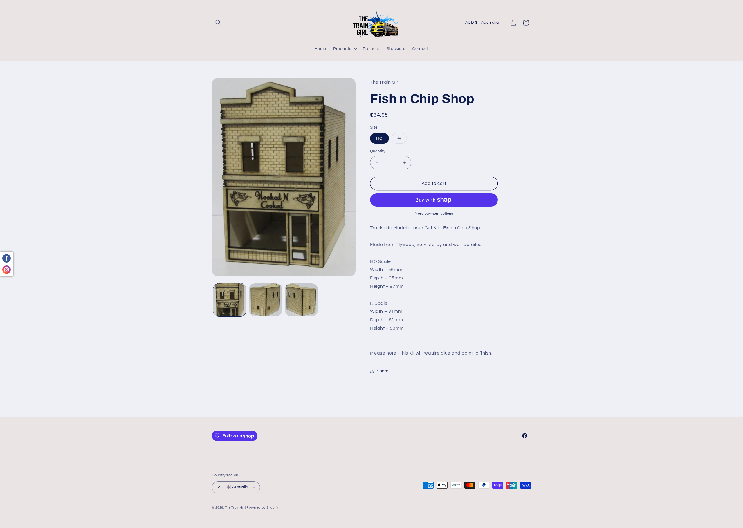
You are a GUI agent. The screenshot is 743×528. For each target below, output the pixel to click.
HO (379, 138)
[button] (218, 22)
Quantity (377, 151)
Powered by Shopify (262, 507)
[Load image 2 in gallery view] (265, 299)
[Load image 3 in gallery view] (301, 299)
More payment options (434, 214)
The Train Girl (235, 507)
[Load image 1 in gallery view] (229, 299)
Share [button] (383, 371)
